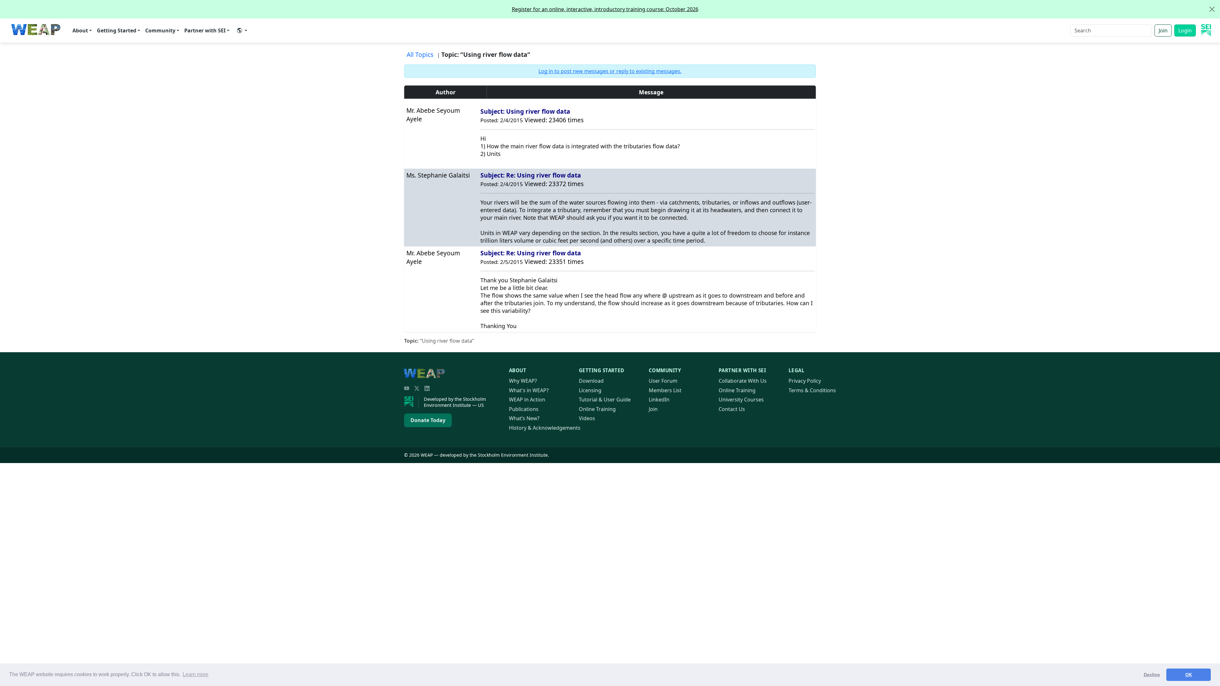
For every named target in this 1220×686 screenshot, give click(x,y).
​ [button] (242, 30)
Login (1185, 30)
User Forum (663, 380)
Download (591, 380)
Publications (524, 409)
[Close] (1212, 9)
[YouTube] (406, 388)
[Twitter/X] (416, 388)
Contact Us (732, 409)
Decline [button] (1152, 674)
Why (523, 380)
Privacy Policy (805, 380)
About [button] (80, 30)
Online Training (597, 409)
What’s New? (524, 418)
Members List (665, 390)
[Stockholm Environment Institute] (411, 402)
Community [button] (160, 30)
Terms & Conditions (812, 390)
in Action (527, 399)
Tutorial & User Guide (605, 399)
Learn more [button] (195, 674)
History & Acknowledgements (544, 427)
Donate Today (427, 420)
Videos (587, 418)
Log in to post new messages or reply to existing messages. (610, 71)
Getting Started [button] (116, 30)
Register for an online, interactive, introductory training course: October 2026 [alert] (605, 9)
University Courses (741, 399)
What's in (529, 390)
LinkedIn (659, 399)
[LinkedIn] (427, 388)
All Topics (420, 54)
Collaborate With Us (743, 380)
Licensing (590, 390)
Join (1163, 30)
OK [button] (1188, 674)
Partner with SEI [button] (205, 30)
